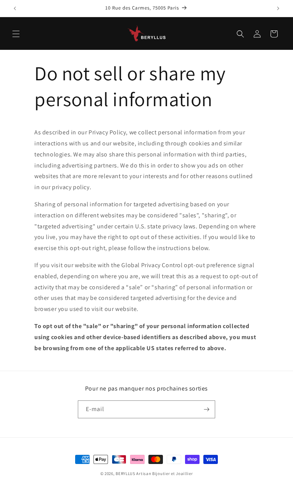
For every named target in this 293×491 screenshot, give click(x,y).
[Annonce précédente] (14, 8)
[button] (16, 34)
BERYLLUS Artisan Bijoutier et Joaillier (154, 473)
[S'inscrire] (206, 409)
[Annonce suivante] (278, 8)
